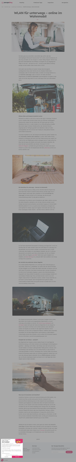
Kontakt (33, 452)
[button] (2, 460)
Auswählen (6, 456)
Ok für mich (17, 456)
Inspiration (51, 2)
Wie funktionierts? (35, 451)
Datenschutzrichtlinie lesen (6, 453)
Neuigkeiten (65, 2)
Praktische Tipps (38, 2)
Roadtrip (22, 2)
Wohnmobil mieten (36, 448)
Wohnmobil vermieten (36, 449)
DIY (37, 19)
